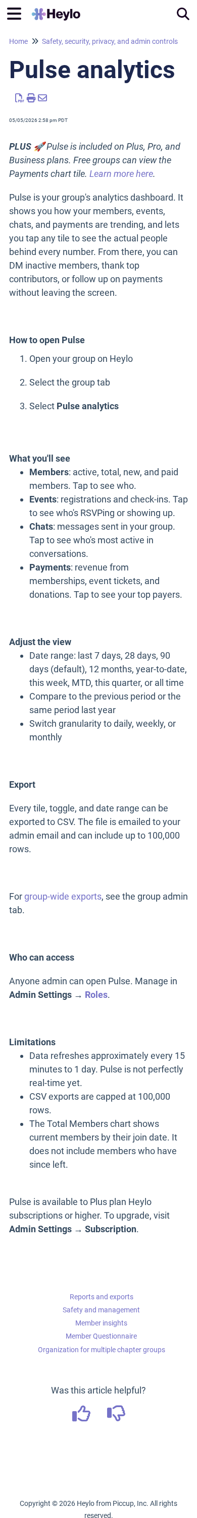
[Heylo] (56, 9)
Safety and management (101, 1310)
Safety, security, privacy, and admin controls (110, 41)
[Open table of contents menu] (17, 12)
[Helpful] (82, 1417)
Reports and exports (101, 1297)
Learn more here (121, 173)
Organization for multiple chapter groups (101, 1350)
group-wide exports (63, 896)
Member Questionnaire (101, 1336)
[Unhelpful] (116, 1417)
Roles (96, 994)
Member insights (101, 1323)
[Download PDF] (20, 98)
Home (18, 41)
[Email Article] (42, 98)
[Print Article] (31, 98)
